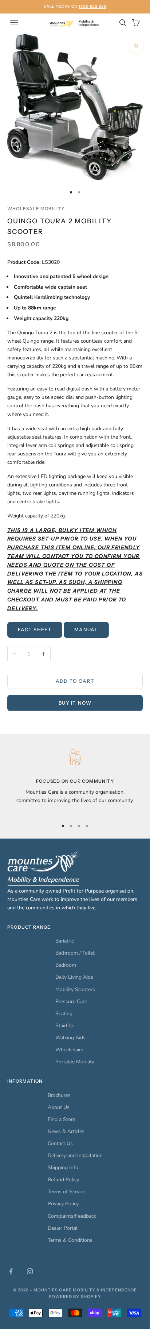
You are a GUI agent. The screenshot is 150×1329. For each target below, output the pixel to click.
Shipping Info (63, 1167)
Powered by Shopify (75, 1296)
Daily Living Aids (74, 977)
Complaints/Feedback (72, 1216)
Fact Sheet (35, 629)
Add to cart (75, 681)
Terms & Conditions (70, 1240)
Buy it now (75, 703)
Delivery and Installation (75, 1155)
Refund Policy (63, 1179)
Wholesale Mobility (36, 208)
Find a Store (61, 1119)
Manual (86, 629)
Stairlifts (65, 1025)
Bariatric (64, 940)
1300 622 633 (92, 6)
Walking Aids (70, 1037)
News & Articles (66, 1131)
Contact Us (60, 1143)
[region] (75, 779)
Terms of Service (66, 1191)
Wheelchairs (69, 1049)
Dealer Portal (63, 1228)
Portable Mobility (74, 1061)
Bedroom (65, 965)
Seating (63, 1013)
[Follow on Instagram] (29, 1271)
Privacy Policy (63, 1203)
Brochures (59, 1095)
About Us (59, 1107)
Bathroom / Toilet (75, 952)
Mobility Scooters (75, 989)
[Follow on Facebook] (11, 1271)
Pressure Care (71, 1001)
